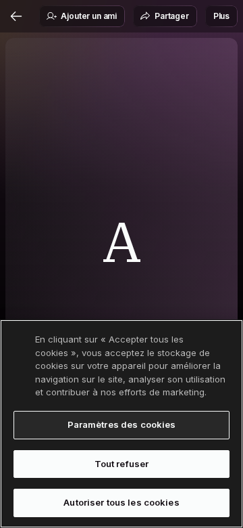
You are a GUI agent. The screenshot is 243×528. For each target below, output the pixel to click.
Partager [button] (172, 16)
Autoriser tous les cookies (121, 502)
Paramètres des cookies (122, 424)
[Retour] (16, 16)
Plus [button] (221, 16)
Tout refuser (121, 463)
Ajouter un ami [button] (89, 16)
